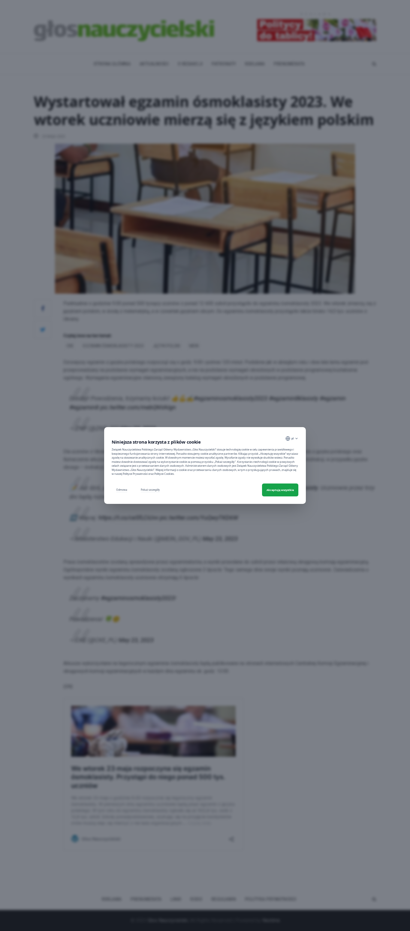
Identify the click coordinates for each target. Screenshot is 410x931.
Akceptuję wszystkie (280, 490)
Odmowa (121, 489)
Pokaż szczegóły (150, 489)
